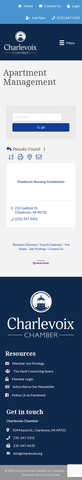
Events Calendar (51, 244)
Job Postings (37, 249)
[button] (8, 149)
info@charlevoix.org (27, 453)
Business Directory (25, 244)
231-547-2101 (24, 438)
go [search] (43, 127)
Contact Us (56, 249)
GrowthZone (52, 474)
